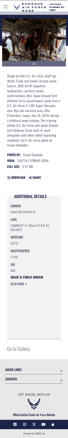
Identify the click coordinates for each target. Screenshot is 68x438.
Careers (11, 378)
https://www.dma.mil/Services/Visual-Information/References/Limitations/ (32, 332)
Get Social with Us (34, 395)
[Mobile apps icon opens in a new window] (53, 424)
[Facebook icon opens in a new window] (15, 424)
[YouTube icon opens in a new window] (43, 424)
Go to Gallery (18, 348)
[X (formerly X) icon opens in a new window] (34, 424)
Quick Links (13, 369)
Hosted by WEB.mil (34, 433)
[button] (5, 7)
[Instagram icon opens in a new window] (24, 424)
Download (17, 177)
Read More (18, 284)
